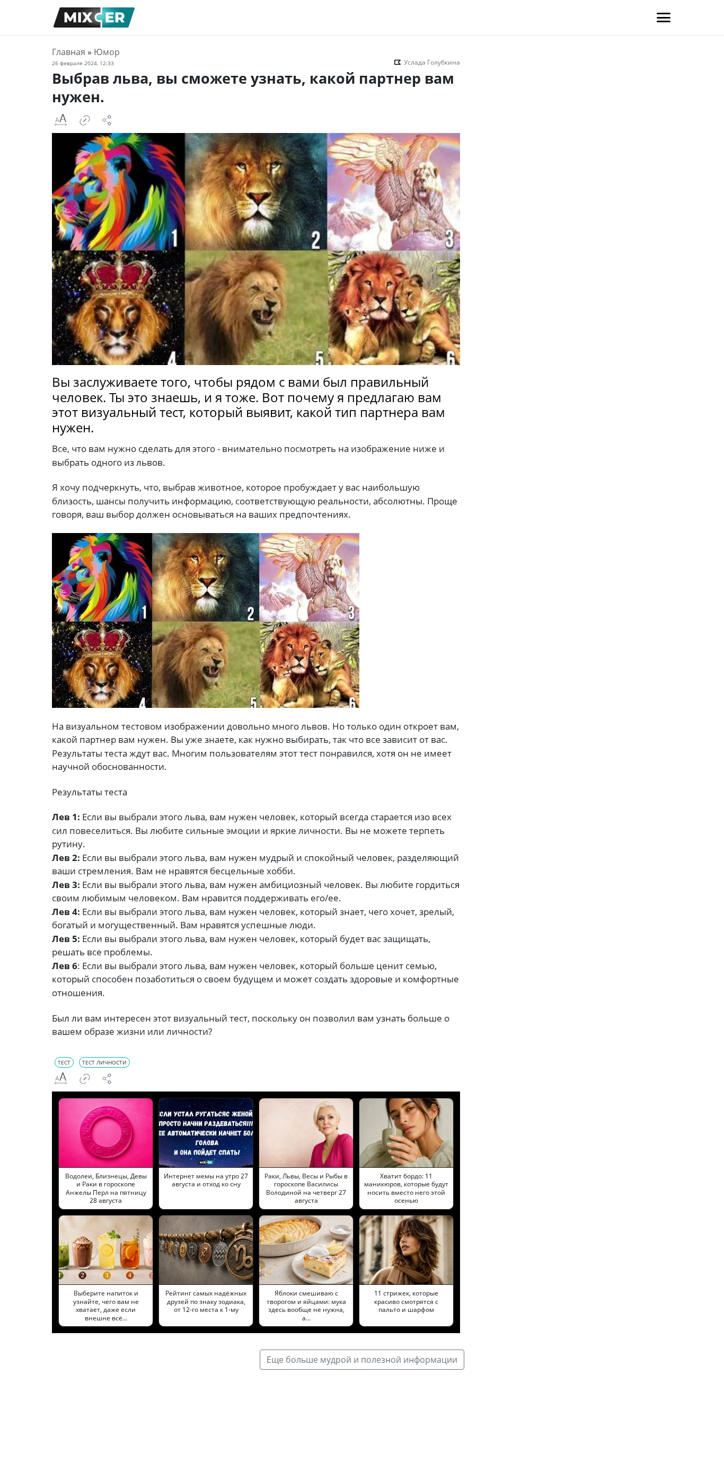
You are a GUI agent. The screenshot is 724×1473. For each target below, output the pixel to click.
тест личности (104, 1062)
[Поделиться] (107, 120)
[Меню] (663, 17)
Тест (64, 1062)
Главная (68, 52)
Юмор (107, 52)
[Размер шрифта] (60, 120)
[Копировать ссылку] (84, 120)
